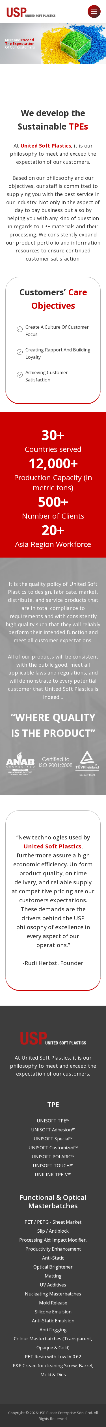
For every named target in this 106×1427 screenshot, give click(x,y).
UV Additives (53, 1285)
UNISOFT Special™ (53, 1139)
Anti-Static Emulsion (53, 1321)
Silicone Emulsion (53, 1312)
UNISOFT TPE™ (53, 1121)
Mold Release (53, 1303)
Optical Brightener (53, 1267)
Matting (53, 1276)
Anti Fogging (53, 1330)
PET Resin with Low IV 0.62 (53, 1357)
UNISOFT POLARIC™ (53, 1157)
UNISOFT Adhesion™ (53, 1130)
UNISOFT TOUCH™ (53, 1166)
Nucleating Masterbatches (53, 1294)
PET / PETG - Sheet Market (53, 1222)
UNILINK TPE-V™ (53, 1174)
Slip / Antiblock (53, 1231)
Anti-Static (53, 1258)
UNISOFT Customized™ (53, 1148)
